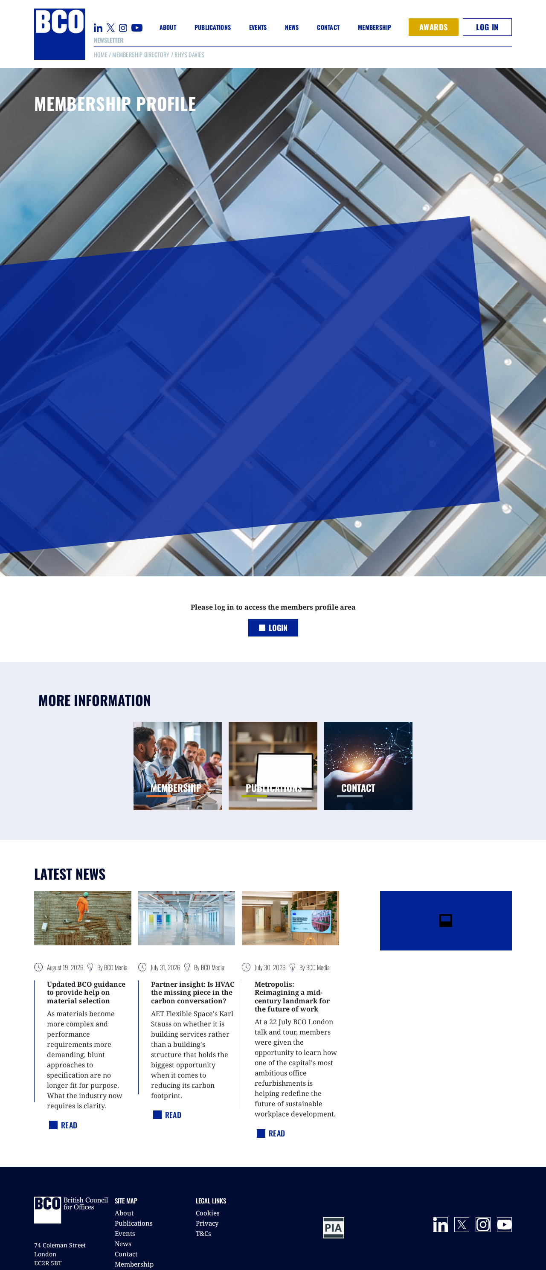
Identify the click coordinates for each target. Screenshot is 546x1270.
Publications (134, 1223)
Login (278, 627)
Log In (487, 26)
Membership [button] (375, 27)
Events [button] (258, 27)
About (124, 1213)
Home (100, 54)
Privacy (207, 1223)
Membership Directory (140, 54)
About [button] (168, 27)
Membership (134, 1264)
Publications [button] (213, 27)
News (123, 1243)
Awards (433, 26)
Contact (328, 27)
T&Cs (203, 1233)
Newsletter (108, 39)
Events (125, 1233)
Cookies (208, 1213)
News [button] (292, 27)
